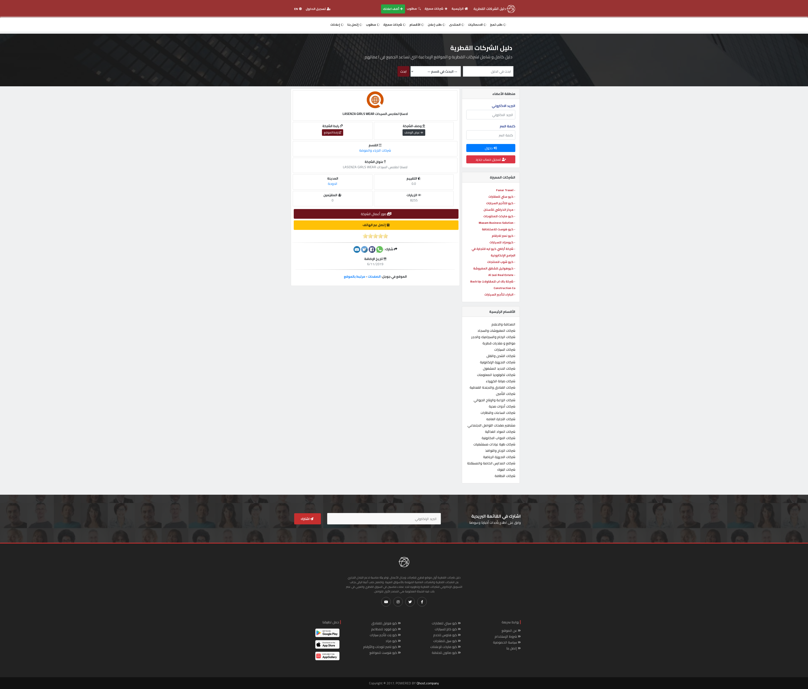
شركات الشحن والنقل (500, 356)
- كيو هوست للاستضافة (498, 229)
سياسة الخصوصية (505, 642)
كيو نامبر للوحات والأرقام (380, 647)
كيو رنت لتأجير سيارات (384, 635)
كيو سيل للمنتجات (445, 641)
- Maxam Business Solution (497, 222)
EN (296, 9)
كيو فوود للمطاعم (384, 629)
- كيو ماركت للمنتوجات (499, 216)
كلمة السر (507, 126)
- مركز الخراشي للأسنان (499, 209)
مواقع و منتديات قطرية (498, 343)
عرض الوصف (412, 132)
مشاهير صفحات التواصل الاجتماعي (491, 425)
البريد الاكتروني (503, 105)
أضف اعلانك (391, 9)
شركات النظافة (505, 476)
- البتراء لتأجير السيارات (499, 294)
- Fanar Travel (505, 190)
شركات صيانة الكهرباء (500, 381)
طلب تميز (496, 24)
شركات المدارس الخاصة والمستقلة (491, 463)
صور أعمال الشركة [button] (374, 214)
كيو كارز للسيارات (446, 629)
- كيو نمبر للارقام (503, 236)
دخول (489, 148)
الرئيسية (458, 8)
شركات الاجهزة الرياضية (499, 457)
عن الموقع (510, 630)
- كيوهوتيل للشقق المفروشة (494, 268)
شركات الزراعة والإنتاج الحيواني (494, 400)
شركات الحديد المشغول (499, 368)
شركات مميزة (434, 8)
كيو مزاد (391, 641)
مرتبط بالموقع (354, 276)
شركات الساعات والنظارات (498, 412)
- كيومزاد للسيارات (502, 242)
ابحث (403, 71)
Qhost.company (428, 683)
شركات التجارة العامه (500, 419)
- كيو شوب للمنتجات (501, 262)
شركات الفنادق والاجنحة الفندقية (492, 387)
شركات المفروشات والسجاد (496, 330)
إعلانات (335, 24)
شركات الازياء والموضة (375, 150)
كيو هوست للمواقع (383, 653)
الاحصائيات (475, 24)
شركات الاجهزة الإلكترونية (497, 362)
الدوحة (332, 183)
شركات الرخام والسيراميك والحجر (493, 337)
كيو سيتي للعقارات (445, 623)
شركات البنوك (506, 469)
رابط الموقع (331, 132)
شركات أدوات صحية (502, 406)
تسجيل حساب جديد (489, 159)
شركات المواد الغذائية (500, 431)
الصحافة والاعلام (503, 324)
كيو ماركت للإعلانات (444, 647)
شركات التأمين (505, 393)
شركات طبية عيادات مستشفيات (494, 444)
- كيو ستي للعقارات (501, 196)
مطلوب (412, 8)
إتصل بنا (353, 24)
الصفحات (374, 276)
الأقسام (415, 24)
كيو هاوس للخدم (445, 635)
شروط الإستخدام (506, 636)
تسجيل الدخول (316, 9)
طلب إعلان (435, 24)
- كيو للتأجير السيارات (500, 203)
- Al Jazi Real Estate (501, 275)
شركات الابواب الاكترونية (498, 438)
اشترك (305, 519)
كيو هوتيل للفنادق (384, 623)
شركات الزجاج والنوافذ (500, 450)
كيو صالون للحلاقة (445, 653)
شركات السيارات (504, 349)
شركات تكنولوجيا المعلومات (496, 375)
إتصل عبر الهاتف (375, 225)
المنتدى (455, 24)
